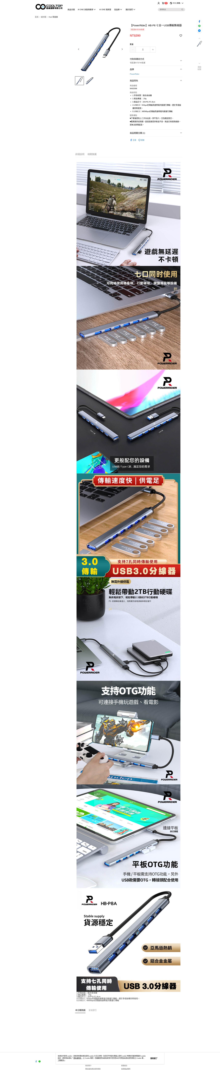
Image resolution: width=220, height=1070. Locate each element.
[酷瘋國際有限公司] (49, 7)
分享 (134, 140)
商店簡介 (88, 1066)
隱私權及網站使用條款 (93, 1069)
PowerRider (134, 74)
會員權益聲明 (125, 1069)
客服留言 (124, 1066)
